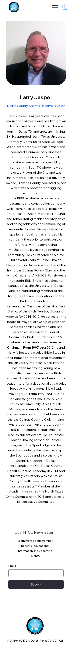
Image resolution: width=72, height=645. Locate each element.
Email (12, 566)
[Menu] (55, 8)
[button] (64, 7)
